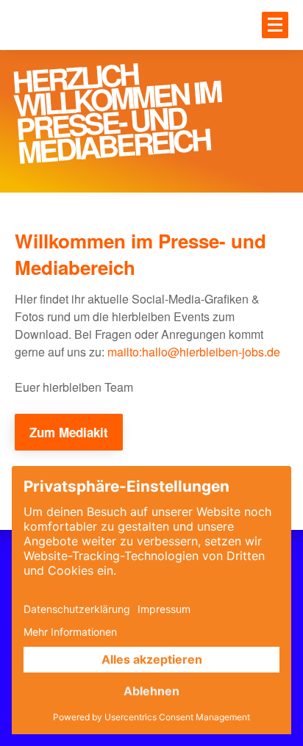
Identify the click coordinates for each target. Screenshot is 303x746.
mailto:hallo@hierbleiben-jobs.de (193, 351)
